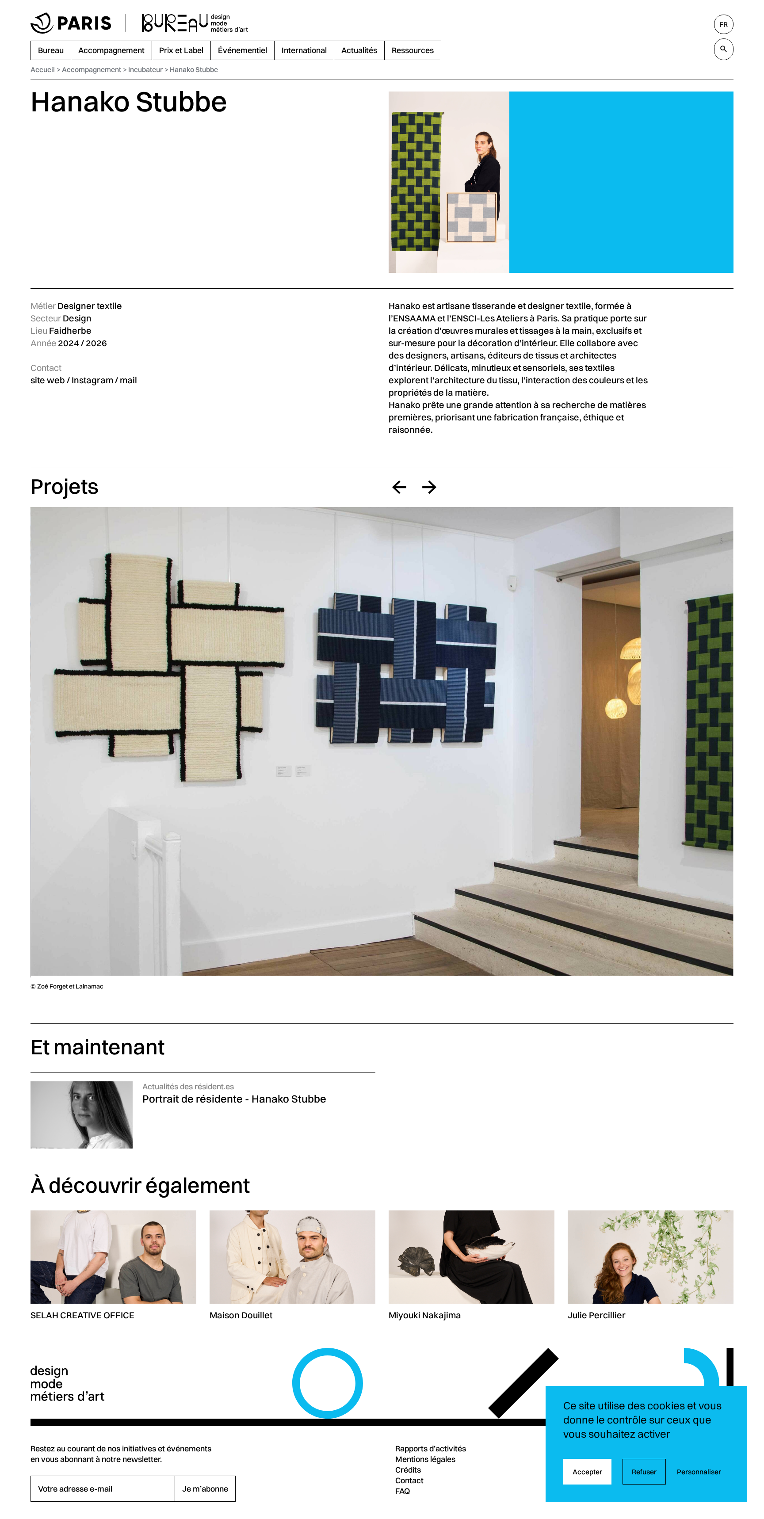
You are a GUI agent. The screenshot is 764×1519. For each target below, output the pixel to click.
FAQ (402, 1490)
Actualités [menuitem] (359, 50)
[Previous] (399, 487)
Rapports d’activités (430, 1448)
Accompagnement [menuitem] (111, 50)
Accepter (587, 1471)
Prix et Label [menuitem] (181, 50)
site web (48, 379)
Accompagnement (91, 69)
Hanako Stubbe (194, 69)
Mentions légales (425, 1459)
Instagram (92, 379)
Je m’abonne (205, 1488)
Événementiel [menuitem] (242, 50)
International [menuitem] (304, 50)
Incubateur (145, 69)
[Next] (429, 487)
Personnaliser (699, 1471)
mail (128, 379)
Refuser (644, 1471)
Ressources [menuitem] (413, 50)
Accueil (43, 69)
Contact (409, 1480)
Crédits (408, 1469)
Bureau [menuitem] (51, 50)
